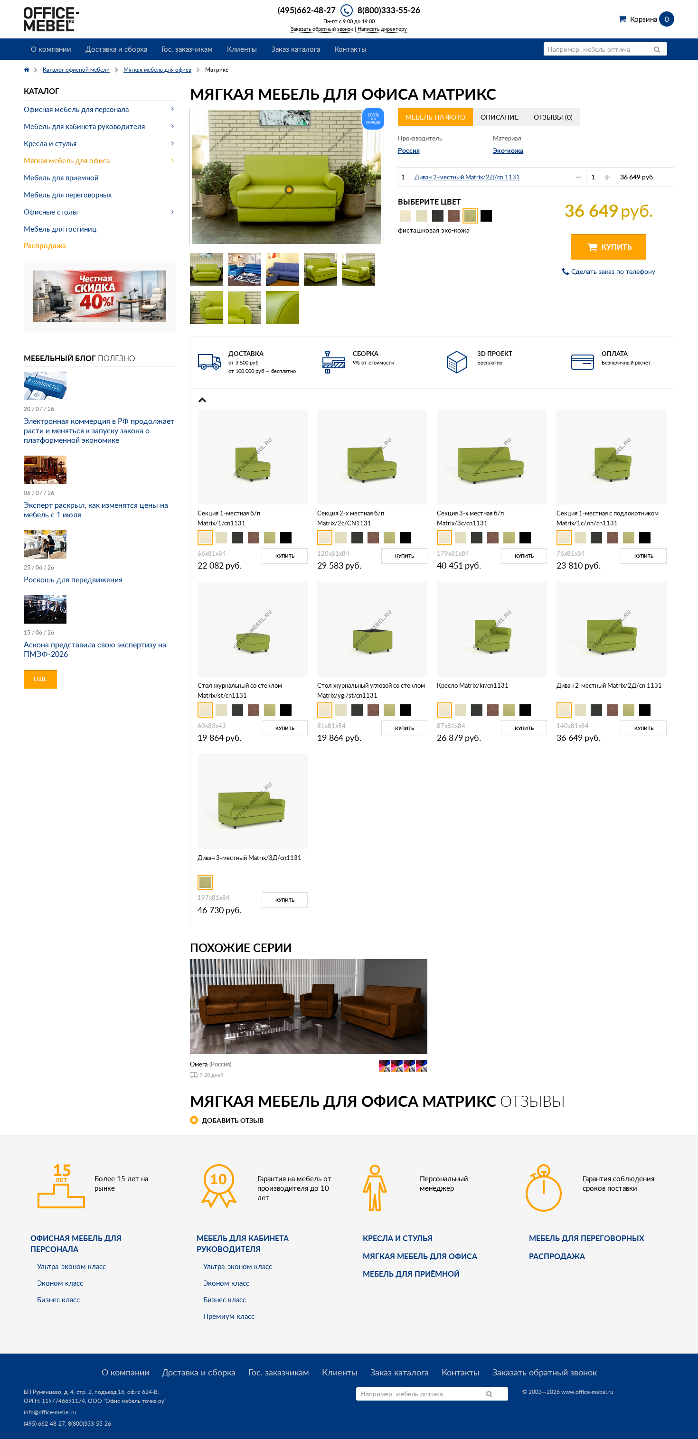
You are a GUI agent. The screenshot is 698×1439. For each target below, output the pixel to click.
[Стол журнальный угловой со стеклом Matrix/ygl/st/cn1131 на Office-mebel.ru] (372, 628)
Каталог (41, 90)
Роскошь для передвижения (73, 579)
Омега (199, 1064)
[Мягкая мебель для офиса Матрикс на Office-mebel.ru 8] (282, 307)
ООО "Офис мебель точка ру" (127, 1401)
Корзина (649, 19)
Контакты (350, 49)
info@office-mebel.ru (50, 1412)
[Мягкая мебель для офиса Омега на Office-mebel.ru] (308, 1005)
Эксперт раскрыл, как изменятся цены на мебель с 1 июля (96, 510)
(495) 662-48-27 (44, 1424)
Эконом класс (60, 1283)
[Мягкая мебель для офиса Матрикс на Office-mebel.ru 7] (244, 307)
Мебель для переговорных (68, 194)
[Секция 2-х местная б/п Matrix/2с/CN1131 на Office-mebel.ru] (372, 456)
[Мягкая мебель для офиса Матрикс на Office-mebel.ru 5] (358, 269)
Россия (409, 150)
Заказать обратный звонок (322, 28)
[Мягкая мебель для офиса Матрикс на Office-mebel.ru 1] (206, 269)
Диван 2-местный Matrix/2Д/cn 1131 (467, 177)
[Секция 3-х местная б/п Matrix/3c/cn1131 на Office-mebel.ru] (491, 456)
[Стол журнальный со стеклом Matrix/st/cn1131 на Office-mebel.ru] (252, 628)
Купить (615, 246)
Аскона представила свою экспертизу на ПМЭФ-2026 (95, 649)
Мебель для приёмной (411, 1273)
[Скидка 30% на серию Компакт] (99, 295)
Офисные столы (51, 211)
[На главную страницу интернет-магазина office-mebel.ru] (51, 18)
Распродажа (45, 246)
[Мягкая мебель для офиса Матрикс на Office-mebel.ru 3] (282, 269)
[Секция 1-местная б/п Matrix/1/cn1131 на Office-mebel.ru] (252, 456)
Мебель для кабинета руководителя (84, 126)
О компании (51, 49)
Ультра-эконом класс (71, 1266)
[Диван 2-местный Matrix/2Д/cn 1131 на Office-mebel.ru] (611, 628)
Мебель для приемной (61, 177)
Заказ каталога (295, 49)
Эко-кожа (508, 150)
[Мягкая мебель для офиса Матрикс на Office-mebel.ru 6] (206, 307)
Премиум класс (229, 1316)
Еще (40, 679)
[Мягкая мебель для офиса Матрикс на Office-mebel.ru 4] (320, 269)
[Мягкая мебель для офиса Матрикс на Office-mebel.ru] (287, 177)
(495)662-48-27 (307, 10)
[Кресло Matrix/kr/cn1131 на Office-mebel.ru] (491, 628)
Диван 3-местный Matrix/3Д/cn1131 (250, 857)
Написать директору (382, 28)
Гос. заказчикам (187, 49)
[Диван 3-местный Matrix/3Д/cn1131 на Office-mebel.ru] (252, 800)
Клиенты (242, 49)
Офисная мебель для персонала (76, 109)
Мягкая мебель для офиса (67, 160)
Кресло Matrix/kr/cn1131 (473, 685)
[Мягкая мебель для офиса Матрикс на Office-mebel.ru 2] (244, 269)
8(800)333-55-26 (389, 10)
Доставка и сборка (116, 49)
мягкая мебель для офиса (420, 1256)
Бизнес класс (58, 1299)
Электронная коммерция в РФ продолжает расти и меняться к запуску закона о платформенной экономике (99, 430)
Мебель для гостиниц (60, 229)
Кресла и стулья (50, 143)
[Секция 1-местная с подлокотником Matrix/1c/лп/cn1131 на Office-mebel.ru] (611, 456)
